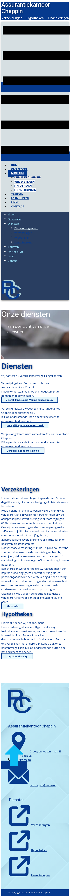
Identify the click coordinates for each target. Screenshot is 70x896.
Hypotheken (39, 850)
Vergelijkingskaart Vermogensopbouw (29, 399)
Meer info (13, 606)
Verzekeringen (40, 825)
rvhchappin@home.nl (43, 785)
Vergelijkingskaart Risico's (23, 450)
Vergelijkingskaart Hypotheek (25, 425)
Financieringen (40, 875)
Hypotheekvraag (17, 656)
